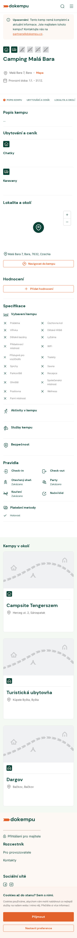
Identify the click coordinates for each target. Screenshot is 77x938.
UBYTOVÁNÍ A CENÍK (38, 100)
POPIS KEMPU (14, 100)
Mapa (39, 73)
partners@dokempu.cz (27, 33)
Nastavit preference (38, 928)
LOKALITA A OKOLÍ (64, 100)
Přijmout (38, 917)
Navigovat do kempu (41, 263)
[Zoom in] (67, 214)
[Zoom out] (67, 221)
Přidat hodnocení (41, 289)
